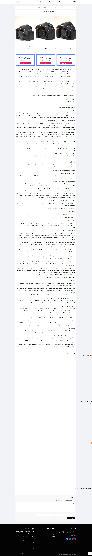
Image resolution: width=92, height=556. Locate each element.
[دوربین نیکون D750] (65, 61)
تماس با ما (30, 1)
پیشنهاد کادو (59, 1)
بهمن (74, 14)
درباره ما (49, 1)
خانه (70, 1)
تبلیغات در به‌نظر (36, 1)
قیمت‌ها (54, 1)
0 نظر (65, 14)
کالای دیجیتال (64, 7)
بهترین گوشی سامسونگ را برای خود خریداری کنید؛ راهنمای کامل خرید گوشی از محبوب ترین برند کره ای (25, 532)
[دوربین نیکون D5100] (45, 61)
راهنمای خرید (65, 1)
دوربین (60, 7)
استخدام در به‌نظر (43, 1)
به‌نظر (74, 7)
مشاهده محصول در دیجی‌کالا (25, 63)
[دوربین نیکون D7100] (25, 61)
